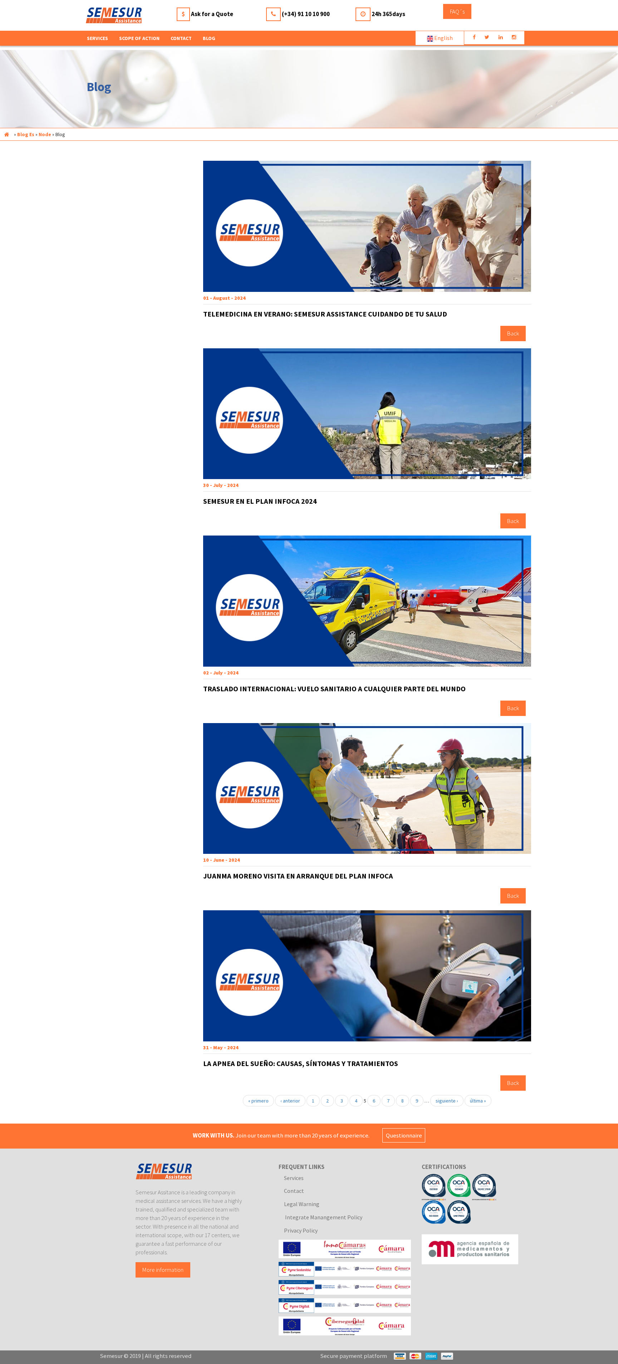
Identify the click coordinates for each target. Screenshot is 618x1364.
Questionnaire (404, 1135)
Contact (181, 38)
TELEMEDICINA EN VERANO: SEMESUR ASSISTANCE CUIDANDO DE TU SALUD (325, 314)
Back (513, 334)
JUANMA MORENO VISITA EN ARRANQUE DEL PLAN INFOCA (298, 876)
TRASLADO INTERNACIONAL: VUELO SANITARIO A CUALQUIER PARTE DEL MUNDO (334, 688)
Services (294, 1177)
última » (478, 1100)
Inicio (6, 134)
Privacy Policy (301, 1230)
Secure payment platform (353, 1356)
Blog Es (25, 134)
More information (162, 1270)
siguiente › (447, 1100)
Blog (209, 38)
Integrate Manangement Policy (323, 1217)
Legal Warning (301, 1204)
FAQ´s (457, 11)
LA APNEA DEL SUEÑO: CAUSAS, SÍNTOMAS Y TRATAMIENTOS (300, 1063)
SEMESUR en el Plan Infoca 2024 (260, 501)
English (443, 37)
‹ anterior (290, 1100)
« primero (258, 1100)
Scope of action (139, 38)
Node (45, 134)
